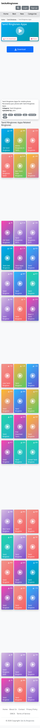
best (5, 115)
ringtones (18, 115)
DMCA (12, 713)
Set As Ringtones (27, 720)
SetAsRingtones (9, 3)
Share (34, 39)
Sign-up (34, 8)
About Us (13, 709)
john (14, 110)
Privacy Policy (31, 709)
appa (25, 115)
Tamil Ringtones (11, 19)
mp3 (5, 117)
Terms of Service (23, 713)
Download (21, 49)
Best (14, 14)
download (32, 115)
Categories (32, 14)
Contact (21, 709)
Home (5, 14)
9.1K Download (10, 39)
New (22, 14)
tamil (10, 115)
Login (25, 8)
